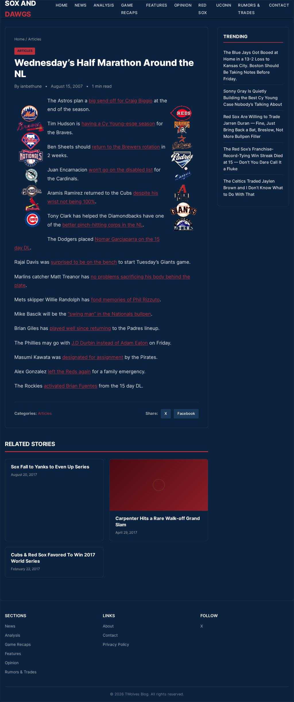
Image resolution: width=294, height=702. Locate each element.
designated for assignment (92, 357)
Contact (279, 5)
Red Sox (202, 9)
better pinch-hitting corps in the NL (102, 225)
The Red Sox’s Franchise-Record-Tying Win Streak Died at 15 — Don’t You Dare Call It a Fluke (253, 158)
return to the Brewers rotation (126, 147)
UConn (223, 5)
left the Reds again (69, 371)
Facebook (186, 413)
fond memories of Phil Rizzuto (125, 299)
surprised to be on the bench (84, 262)
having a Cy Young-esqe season (118, 123)
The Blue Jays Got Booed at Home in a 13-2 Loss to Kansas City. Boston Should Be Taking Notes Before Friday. (251, 65)
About (108, 626)
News (81, 5)
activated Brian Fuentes (70, 386)
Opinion (183, 5)
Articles (34, 39)
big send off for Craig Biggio (120, 100)
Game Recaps (129, 9)
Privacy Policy (116, 644)
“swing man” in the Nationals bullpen (109, 314)
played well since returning (80, 328)
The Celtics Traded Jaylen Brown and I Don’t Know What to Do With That (253, 188)
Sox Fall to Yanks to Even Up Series (50, 467)
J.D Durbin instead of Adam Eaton (109, 343)
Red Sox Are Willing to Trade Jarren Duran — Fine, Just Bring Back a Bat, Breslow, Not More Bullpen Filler (253, 126)
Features (156, 5)
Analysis (104, 5)
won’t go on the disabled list (121, 170)
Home (62, 5)
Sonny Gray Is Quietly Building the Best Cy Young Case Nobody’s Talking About (252, 98)
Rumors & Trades (249, 9)
